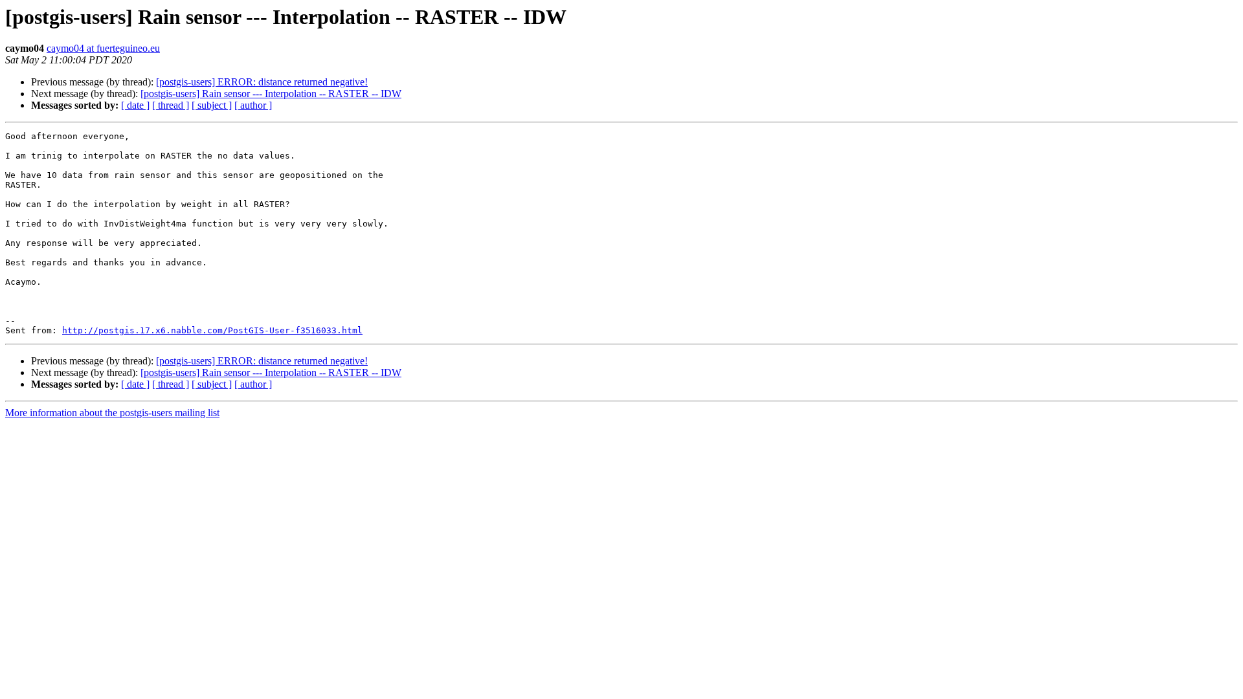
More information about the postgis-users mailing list (112, 412)
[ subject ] (212, 105)
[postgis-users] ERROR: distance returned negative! (262, 81)
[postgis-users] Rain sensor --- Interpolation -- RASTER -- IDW (270, 93)
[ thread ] (170, 105)
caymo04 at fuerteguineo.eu (103, 48)
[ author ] (253, 105)
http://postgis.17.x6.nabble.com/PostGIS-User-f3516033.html (212, 330)
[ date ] (135, 105)
